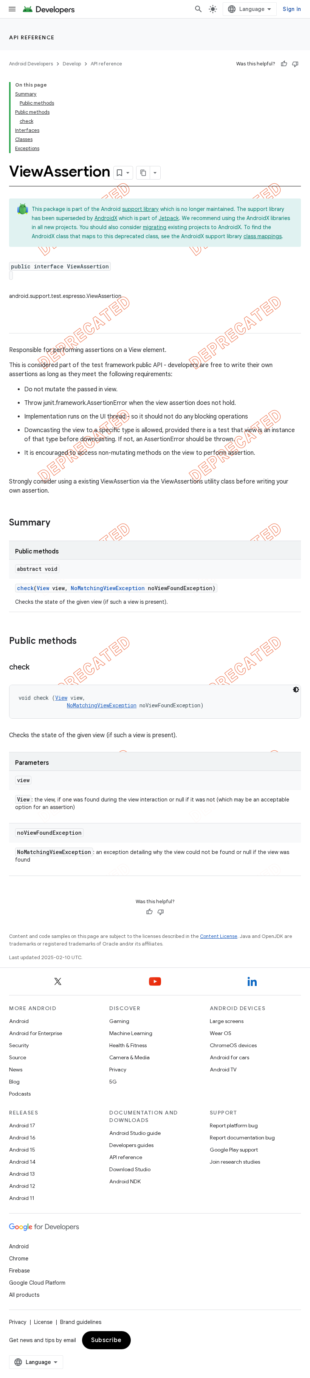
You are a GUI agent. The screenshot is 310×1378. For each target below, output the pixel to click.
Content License (218, 936)
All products (24, 1294)
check (25, 588)
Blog (14, 1081)
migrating (154, 227)
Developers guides (131, 1145)
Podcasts (20, 1093)
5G (113, 1081)
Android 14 (22, 1161)
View (43, 588)
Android (19, 1021)
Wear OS (220, 1033)
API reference (32, 37)
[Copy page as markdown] (143, 172)
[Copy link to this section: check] (37, 667)
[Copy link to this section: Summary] (57, 523)
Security (19, 1045)
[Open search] (198, 9)
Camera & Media (129, 1057)
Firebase (19, 1270)
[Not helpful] (295, 64)
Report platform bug (234, 1125)
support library (140, 209)
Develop (72, 63)
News (15, 1069)
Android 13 (22, 1173)
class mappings (262, 236)
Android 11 (21, 1198)
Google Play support (234, 1149)
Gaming (119, 1021)
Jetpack (169, 218)
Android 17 (22, 1125)
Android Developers (31, 63)
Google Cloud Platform (37, 1282)
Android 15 (22, 1149)
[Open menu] (12, 9)
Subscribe (106, 1340)
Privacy (117, 1069)
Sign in (292, 9)
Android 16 (22, 1137)
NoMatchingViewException (108, 588)
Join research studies (235, 1161)
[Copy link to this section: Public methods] (84, 641)
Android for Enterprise (35, 1033)
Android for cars (229, 1057)
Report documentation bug (242, 1137)
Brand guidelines (80, 1322)
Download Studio (129, 1169)
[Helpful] (284, 64)
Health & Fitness (128, 1045)
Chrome (18, 1258)
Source (17, 1057)
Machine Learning (130, 1033)
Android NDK (125, 1181)
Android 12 (22, 1186)
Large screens (226, 1021)
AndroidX (106, 218)
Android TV (223, 1069)
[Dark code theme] (296, 689)
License (43, 1322)
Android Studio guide (135, 1133)
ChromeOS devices (233, 1045)
